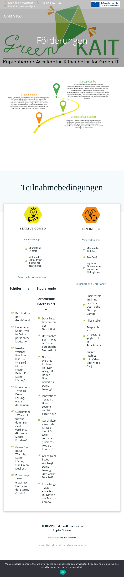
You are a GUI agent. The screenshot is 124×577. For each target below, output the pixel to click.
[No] (120, 568)
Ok (62, 572)
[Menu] (117, 16)
